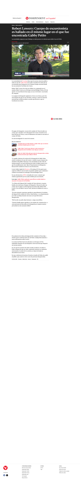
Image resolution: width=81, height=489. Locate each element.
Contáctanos (5, 472)
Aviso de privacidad (62, 467)
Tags (41, 469)
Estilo (33, 21)
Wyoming (24, 81)
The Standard (24, 476)
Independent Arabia (25, 469)
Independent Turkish (25, 471)
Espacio (47, 21)
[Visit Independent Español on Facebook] (4, 475)
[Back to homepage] (12, 468)
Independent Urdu (25, 474)
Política (13, 25)
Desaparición (34, 259)
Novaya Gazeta (24, 477)
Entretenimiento (39, 21)
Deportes (53, 21)
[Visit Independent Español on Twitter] (7, 475)
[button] (17, 18)
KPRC (24, 175)
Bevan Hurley (14, 41)
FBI (37, 259)
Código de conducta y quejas (64, 471)
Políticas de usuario (62, 469)
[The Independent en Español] (40, 18)
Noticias (28, 21)
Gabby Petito (24, 82)
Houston (27, 169)
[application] (40, 61)
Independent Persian (25, 472)
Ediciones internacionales (26, 467)
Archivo (41, 467)
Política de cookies (62, 472)
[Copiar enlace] (68, 42)
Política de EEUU (19, 25)
